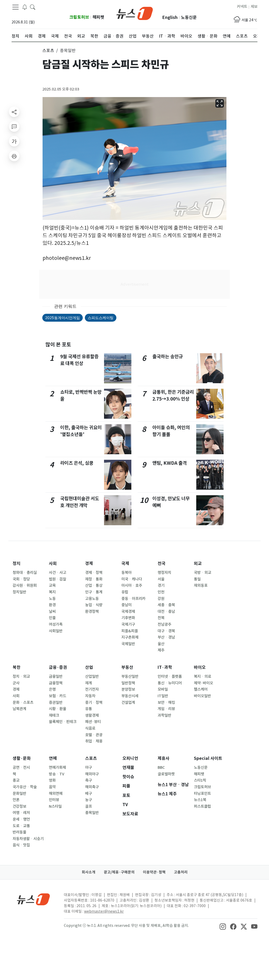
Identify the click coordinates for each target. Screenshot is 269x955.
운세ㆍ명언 (21, 819)
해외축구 (92, 787)
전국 (161, 563)
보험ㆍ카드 (57, 696)
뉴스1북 (200, 799)
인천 (161, 592)
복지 (52, 592)
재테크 (54, 715)
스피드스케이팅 (100, 317)
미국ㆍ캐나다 (131, 579)
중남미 (126, 605)
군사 (16, 683)
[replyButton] (14, 126)
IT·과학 (165, 667)
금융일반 (56, 676)
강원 (161, 598)
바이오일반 (202, 696)
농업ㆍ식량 (93, 605)
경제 (89, 563)
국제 (125, 563)
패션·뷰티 (93, 721)
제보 (254, 6)
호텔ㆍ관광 (93, 734)
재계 (88, 683)
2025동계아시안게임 (62, 317)
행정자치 (164, 572)
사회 (53, 563)
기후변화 (128, 617)
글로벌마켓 (166, 774)
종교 (16, 780)
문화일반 (19, 793)
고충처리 (181, 872)
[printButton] (14, 156)
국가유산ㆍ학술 (25, 787)
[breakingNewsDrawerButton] (24, 7)
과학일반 (164, 715)
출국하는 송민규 (167, 356)
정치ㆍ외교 (21, 676)
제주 (161, 650)
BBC (161, 767)
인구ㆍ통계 (93, 592)
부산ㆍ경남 (166, 637)
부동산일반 (129, 676)
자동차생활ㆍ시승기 (28, 838)
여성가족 (56, 624)
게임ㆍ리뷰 (166, 708)
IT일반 (163, 696)
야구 (88, 767)
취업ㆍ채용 (93, 741)
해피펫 (98, 17)
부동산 (127, 667)
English (170, 17)
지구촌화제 (129, 637)
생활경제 (92, 715)
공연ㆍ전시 (21, 767)
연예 (53, 758)
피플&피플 (129, 631)
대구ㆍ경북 (166, 631)
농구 (88, 799)
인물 (52, 617)
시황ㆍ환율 (57, 708)
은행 (52, 689)
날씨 (52, 611)
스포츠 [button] (48, 50)
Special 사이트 (208, 758)
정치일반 (19, 592)
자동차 (90, 696)
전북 (161, 617)
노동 (52, 598)
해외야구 (92, 774)
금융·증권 (58, 667)
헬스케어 (201, 689)
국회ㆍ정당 (21, 579)
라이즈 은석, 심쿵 (76, 463)
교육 (52, 585)
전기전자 (92, 689)
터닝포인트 (202, 793)
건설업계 (128, 702)
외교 (198, 563)
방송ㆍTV (56, 774)
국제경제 (128, 611)
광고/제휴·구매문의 (119, 872)
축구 (88, 780)
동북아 (126, 572)
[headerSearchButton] (32, 7)
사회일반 (56, 631)
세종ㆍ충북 (166, 605)
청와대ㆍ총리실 (25, 572)
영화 (52, 780)
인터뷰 (54, 799)
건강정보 (19, 806)
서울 (161, 579)
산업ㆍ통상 (93, 585)
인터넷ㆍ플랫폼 (170, 676)
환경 (52, 605)
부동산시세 (129, 696)
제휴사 (163, 758)
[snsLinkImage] (223, 926)
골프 (88, 806)
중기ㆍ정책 (93, 702)
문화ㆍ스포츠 (23, 702)
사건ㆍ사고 (57, 572)
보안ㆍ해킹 (166, 702)
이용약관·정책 (154, 872)
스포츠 (91, 758)
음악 (52, 787)
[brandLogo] (134, 13)
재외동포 (201, 585)
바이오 (200, 667)
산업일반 (92, 676)
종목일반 (92, 812)
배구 (88, 793)
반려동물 (19, 832)
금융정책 (56, 683)
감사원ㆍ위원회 (25, 585)
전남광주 (164, 624)
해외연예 (56, 793)
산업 (89, 667)
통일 (197, 579)
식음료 (90, 728)
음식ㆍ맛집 (21, 845)
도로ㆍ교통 (21, 825)
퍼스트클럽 (202, 806)
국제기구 (128, 624)
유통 (88, 708)
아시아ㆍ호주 (131, 585)
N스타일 (55, 806)
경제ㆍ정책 (93, 572)
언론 (16, 799)
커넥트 (242, 6)
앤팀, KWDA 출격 (169, 463)
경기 (161, 585)
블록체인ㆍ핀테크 (62, 721)
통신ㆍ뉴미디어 (170, 683)
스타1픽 (200, 780)
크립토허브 (79, 17)
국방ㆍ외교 (202, 572)
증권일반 (56, 702)
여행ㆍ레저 (21, 812)
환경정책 (92, 611)
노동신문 (189, 17)
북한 (16, 667)
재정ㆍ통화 (93, 579)
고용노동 (92, 598)
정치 (16, 563)
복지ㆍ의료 (202, 676)
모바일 (163, 689)
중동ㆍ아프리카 (133, 598)
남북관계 (19, 708)
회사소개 (88, 872)
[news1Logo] (33, 899)
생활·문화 (22, 758)
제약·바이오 (203, 683)
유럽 (124, 592)
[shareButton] (14, 112)
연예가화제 (57, 767)
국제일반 (128, 643)
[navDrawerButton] (15, 7)
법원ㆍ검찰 (57, 579)
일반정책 (128, 683)
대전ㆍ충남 (166, 611)
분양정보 (128, 689)
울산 (161, 643)
